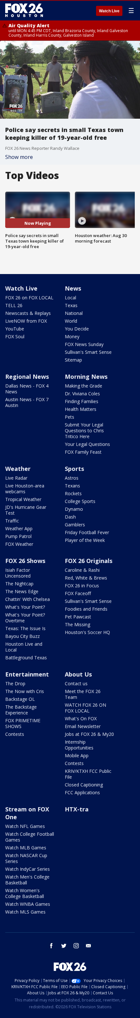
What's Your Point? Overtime (25, 618)
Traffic (12, 521)
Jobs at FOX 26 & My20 (89, 734)
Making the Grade (83, 386)
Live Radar (16, 478)
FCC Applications (82, 792)
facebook (51, 945)
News (73, 288)
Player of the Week (85, 540)
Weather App (19, 528)
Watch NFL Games (25, 826)
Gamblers (75, 524)
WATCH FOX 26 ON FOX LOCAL (85, 708)
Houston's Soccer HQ (87, 632)
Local (70, 297)
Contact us (76, 683)
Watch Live (109, 11)
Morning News (86, 376)
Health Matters (80, 409)
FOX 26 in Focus (82, 585)
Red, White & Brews (86, 578)
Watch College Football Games (29, 837)
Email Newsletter (83, 726)
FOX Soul (14, 336)
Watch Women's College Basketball (24, 893)
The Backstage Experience (21, 710)
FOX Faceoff (78, 593)
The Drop (15, 683)
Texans (72, 486)
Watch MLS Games (25, 912)
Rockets (73, 493)
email (88, 945)
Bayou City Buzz (22, 636)
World (71, 321)
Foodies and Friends (86, 609)
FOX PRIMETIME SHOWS (22, 723)
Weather (18, 469)
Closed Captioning (84, 785)
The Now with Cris (24, 691)
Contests (14, 734)
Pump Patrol (18, 536)
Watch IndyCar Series (27, 869)
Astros (71, 478)
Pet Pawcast (78, 617)
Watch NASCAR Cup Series (26, 858)
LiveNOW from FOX (26, 321)
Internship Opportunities (79, 745)
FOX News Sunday (84, 344)
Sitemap (73, 360)
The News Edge (21, 591)
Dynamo (74, 509)
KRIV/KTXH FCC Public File (88, 774)
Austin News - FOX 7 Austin (27, 402)
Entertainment (27, 674)
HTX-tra (77, 809)
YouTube (14, 329)
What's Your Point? (25, 607)
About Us (78, 674)
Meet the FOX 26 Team (83, 694)
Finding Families (81, 401)
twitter (64, 945)
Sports (74, 469)
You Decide (77, 329)
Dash (70, 517)
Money (72, 336)
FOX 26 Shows (25, 561)
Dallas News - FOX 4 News (27, 389)
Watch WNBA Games (27, 904)
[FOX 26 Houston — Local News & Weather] (24, 10)
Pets (69, 417)
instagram (76, 945)
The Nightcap (19, 584)
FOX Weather (19, 544)
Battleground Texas (26, 657)
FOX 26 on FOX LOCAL (29, 297)
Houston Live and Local (23, 647)
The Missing (77, 624)
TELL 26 (13, 305)
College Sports (80, 501)
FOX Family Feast (83, 452)
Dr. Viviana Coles (82, 393)
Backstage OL (20, 699)
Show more (19, 157)
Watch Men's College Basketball (27, 880)
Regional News (27, 376)
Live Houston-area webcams (24, 489)
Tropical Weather (23, 499)
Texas (71, 305)
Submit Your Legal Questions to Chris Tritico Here (84, 430)
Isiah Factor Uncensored (18, 573)
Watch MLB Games (25, 847)
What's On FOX (81, 718)
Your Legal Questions (87, 444)
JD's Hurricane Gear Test (25, 510)
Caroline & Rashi (82, 570)
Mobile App (77, 755)
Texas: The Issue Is (25, 628)
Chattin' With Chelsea (27, 599)
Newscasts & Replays (28, 313)
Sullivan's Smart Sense (88, 352)
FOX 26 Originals (88, 561)
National (74, 313)
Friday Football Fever (87, 532)
